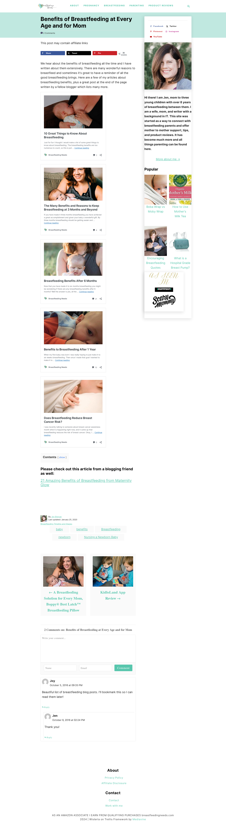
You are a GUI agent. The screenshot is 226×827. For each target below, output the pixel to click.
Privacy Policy (114, 777)
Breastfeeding (110, 529)
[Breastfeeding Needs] (47, 6)
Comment (123, 668)
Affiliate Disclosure (113, 783)
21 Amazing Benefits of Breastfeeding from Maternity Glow (86, 482)
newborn (64, 537)
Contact (114, 800)
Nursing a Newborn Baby (101, 537)
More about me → (168, 159)
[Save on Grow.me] (43, 59)
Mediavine (139, 819)
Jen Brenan (56, 517)
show (62, 457)
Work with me (114, 805)
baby (59, 529)
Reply (47, 707)
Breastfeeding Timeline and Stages (56, 524)
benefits (82, 529)
